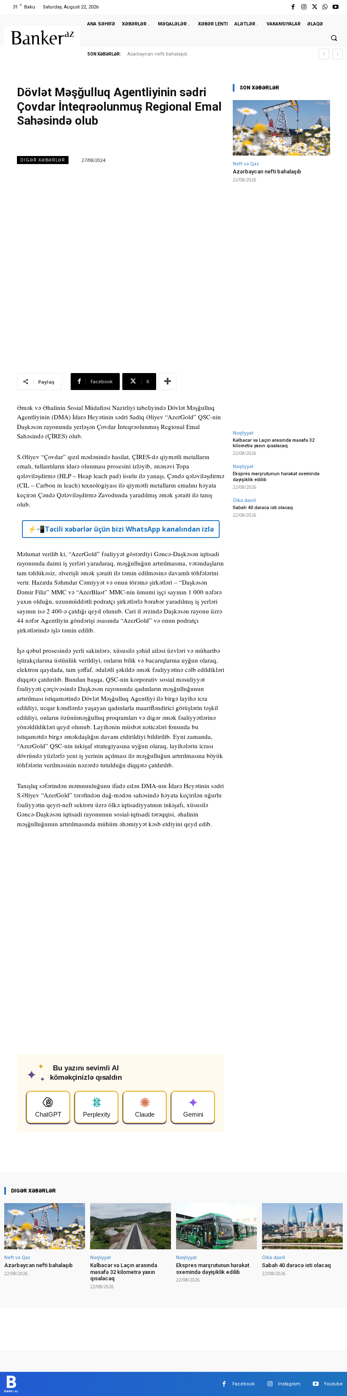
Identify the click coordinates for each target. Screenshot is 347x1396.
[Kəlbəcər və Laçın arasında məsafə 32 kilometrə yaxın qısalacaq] (130, 1226)
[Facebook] (293, 7)
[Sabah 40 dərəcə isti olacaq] (302, 1226)
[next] (337, 54)
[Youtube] (335, 7)
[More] (167, 381)
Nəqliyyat (243, 432)
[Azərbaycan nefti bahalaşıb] (281, 128)
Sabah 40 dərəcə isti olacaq (263, 507)
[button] (334, 38)
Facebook (243, 1384)
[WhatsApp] (325, 7)
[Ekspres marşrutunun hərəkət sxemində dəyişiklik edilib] (216, 1226)
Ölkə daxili (244, 500)
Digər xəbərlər (42, 160)
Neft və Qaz (246, 163)
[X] (314, 7)
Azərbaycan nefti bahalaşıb (157, 54)
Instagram (289, 1384)
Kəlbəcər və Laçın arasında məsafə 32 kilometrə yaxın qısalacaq (273, 443)
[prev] (324, 54)
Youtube (333, 1384)
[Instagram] (303, 7)
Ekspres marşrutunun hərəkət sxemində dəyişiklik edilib (212, 1268)
